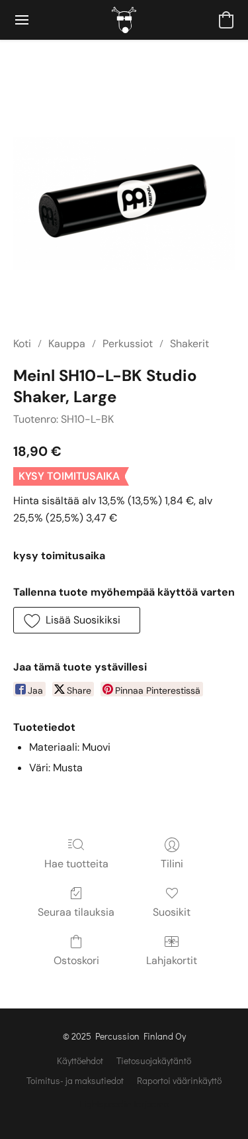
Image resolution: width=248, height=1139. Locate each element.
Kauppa (66, 344)
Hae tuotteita (76, 864)
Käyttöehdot (80, 1060)
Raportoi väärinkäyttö (179, 1080)
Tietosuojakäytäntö (153, 1060)
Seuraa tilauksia (76, 912)
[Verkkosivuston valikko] (21, 19)
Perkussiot (128, 344)
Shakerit (189, 344)
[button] (124, 20)
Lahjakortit (171, 960)
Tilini (172, 864)
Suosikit (171, 912)
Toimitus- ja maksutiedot (75, 1080)
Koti (22, 344)
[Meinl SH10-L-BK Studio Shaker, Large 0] (124, 203)
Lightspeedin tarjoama (124, 1103)
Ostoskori (76, 960)
